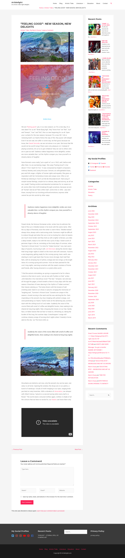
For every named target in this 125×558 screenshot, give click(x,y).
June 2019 (91, 312)
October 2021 (92, 272)
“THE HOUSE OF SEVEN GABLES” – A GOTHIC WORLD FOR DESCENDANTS (106, 116)
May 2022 (91, 257)
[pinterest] (29, 535)
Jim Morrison (50, 249)
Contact (105, 3)
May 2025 (91, 217)
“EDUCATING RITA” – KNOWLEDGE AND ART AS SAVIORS (105, 99)
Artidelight (17, 2)
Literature (79, 3)
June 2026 (91, 211)
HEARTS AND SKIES (102, 344)
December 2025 (93, 214)
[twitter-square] (13, 535)
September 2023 (93, 229)
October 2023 (92, 226)
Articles (90, 186)
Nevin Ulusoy (92, 367)
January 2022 (92, 263)
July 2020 (91, 302)
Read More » (94, 37)
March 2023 (92, 244)
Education (90, 3)
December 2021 (93, 266)
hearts (54, 400)
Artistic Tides (69, 3)
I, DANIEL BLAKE (106, 58)
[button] (111, 3)
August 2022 (92, 251)
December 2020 (93, 290)
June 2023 (91, 238)
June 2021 (91, 281)
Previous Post (17, 449)
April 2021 (91, 284)
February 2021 (92, 287)
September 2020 (93, 299)
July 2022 (91, 254)
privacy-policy (95, 535)
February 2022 (92, 260)
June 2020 (91, 306)
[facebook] (32, 535)
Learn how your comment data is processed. (51, 511)
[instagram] (17, 535)
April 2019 (91, 315)
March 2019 (92, 318)
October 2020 (92, 296)
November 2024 (93, 220)
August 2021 (92, 275)
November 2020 (93, 293)
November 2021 (93, 269)
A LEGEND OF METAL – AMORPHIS (105, 133)
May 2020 (91, 309)
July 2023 (91, 235)
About (98, 3)
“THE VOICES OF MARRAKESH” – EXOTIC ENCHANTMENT (106, 79)
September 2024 (93, 223)
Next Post (79, 449)
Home (55, 3)
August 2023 (92, 232)
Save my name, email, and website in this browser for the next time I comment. (48, 497)
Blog (60, 3)
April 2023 (91, 241)
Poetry (90, 195)
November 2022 (93, 247)
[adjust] (89, 163)
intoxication (58, 391)
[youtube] (25, 535)
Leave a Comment (47, 30)
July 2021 (91, 278)
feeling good (31, 127)
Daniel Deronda (34, 143)
